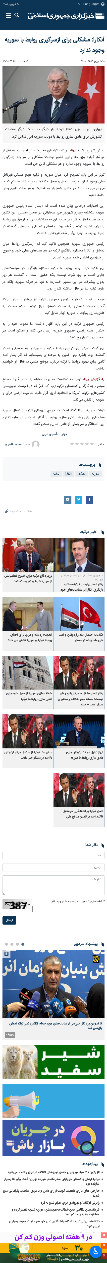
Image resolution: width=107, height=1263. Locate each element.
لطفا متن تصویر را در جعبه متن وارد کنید (77, 901)
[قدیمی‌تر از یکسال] (79, 555)
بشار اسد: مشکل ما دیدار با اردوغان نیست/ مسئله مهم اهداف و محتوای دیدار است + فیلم (80, 699)
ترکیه (56, 474)
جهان (63, 434)
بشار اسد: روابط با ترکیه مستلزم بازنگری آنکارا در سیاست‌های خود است (81, 590)
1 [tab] (22, 944)
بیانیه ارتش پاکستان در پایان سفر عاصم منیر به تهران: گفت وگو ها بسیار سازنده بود (52, 1182)
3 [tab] (11, 944)
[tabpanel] (53, 995)
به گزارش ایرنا (94, 379)
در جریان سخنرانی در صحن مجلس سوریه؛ (82, 577)
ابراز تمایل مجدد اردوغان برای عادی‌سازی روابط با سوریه (84, 755)
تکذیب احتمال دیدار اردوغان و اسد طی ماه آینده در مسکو (81, 637)
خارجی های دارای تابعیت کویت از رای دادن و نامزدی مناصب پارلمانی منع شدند (51, 1193)
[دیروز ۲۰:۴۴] (53, 984)
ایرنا (61, 16)
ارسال (9, 920)
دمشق (82, 474)
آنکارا (68, 474)
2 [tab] (17, 944)
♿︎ (96, 1251)
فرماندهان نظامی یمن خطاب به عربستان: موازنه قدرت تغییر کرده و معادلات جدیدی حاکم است (55, 1212)
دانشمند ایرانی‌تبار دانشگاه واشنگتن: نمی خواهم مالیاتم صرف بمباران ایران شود (54, 1224)
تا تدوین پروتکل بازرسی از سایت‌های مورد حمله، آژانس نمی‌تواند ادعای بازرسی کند (55, 1026)
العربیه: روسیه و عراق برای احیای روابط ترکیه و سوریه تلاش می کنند (30, 637)
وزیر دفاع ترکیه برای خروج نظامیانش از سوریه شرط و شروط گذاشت (28, 578)
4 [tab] (6, 944)
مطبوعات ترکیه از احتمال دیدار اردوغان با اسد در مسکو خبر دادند (28, 755)
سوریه (96, 474)
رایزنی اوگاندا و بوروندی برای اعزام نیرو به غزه (70, 1203)
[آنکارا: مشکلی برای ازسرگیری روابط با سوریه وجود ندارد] (53, 95)
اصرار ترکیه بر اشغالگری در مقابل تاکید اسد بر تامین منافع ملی (82, 814)
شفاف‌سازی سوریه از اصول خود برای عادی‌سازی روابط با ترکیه (29, 696)
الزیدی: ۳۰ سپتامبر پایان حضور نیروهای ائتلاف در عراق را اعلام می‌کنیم (53, 1172)
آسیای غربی (49, 434)
